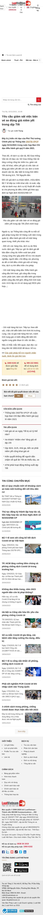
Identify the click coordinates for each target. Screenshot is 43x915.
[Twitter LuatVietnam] (20, 852)
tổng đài (13, 369)
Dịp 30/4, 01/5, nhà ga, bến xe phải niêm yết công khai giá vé (21, 449)
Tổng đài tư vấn (30, 764)
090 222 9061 (32, 363)
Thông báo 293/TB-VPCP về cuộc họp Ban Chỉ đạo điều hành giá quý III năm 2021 (21, 416)
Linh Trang (18, 131)
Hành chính (6, 60)
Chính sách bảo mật (11, 785)
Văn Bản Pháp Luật (9, 903)
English (32, 7)
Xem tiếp (21, 731)
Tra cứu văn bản (30, 745)
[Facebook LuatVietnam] (3, 852)
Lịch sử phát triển (10, 748)
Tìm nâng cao (35, 105)
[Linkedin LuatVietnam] (24, 852)
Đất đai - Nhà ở (32, 60)
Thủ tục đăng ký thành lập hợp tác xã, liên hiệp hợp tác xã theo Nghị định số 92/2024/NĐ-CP (21, 515)
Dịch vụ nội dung (30, 760)
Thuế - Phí (18, 60)
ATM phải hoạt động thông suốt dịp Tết (21, 466)
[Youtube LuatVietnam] (12, 852)
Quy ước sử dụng (10, 782)
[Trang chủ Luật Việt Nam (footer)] (21, 803)
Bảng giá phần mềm (11, 773)
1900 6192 (11, 363)
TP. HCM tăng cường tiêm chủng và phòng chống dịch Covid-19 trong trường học (20, 566)
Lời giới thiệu (9, 745)
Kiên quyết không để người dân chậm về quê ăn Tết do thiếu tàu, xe (22, 458)
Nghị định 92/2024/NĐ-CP (12, 522)
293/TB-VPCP (32, 142)
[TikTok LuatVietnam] (16, 852)
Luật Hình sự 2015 (13, 905)
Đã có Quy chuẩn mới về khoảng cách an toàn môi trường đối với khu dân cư (21, 489)
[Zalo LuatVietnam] (7, 852)
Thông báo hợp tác (11, 794)
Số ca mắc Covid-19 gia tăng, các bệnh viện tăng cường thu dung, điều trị (21, 638)
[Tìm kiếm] (38, 99)
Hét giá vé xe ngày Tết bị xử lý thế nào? (21, 433)
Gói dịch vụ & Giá (21, 7)
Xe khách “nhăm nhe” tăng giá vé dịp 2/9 (21, 441)
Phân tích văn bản (31, 748)
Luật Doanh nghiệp (25, 903)
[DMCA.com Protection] (26, 912)
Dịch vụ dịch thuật (30, 757)
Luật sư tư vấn (32, 369)
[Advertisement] (21, 30)
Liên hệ (7, 757)
